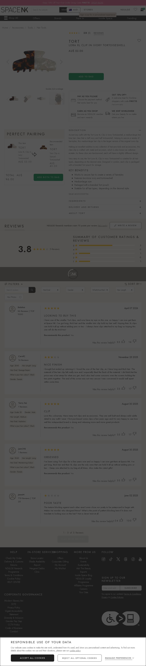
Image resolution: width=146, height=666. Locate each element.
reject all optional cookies (79, 658)
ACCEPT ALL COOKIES (32, 658)
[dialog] (73, 651)
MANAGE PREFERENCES (118, 658)
